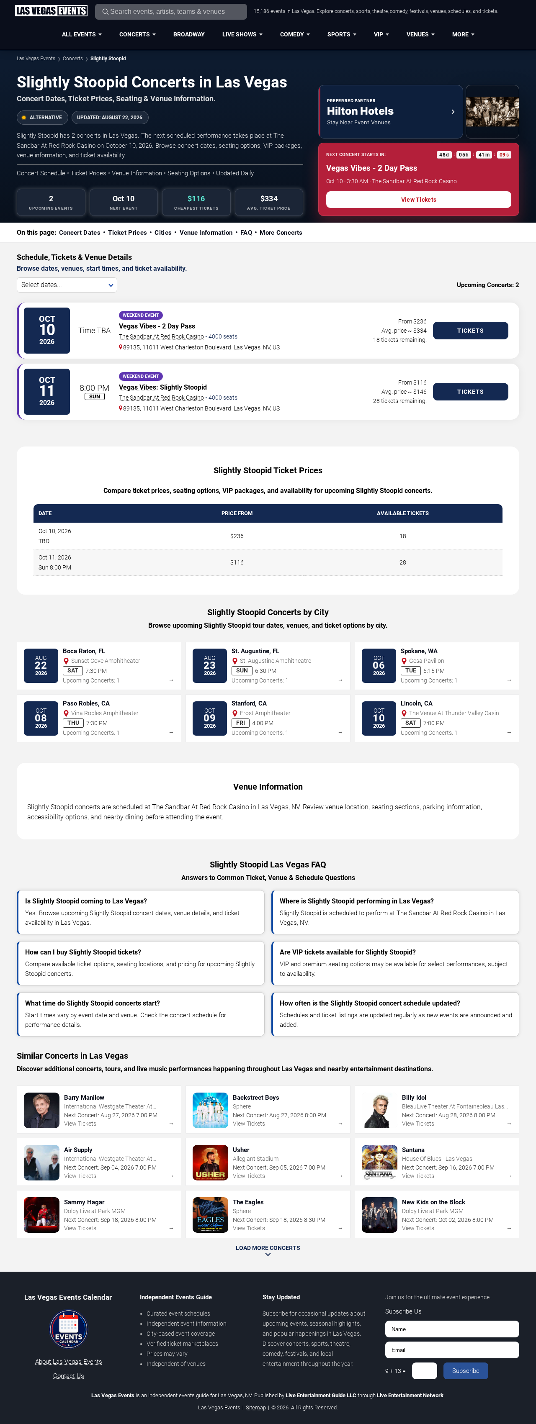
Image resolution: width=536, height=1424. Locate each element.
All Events (79, 34)
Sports (338, 34)
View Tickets (418, 199)
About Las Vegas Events (68, 1361)
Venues (418, 34)
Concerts (134, 34)
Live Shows (239, 34)
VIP (378, 34)
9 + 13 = (395, 1371)
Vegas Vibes (137, 326)
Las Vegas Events (36, 59)
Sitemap (256, 1407)
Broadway (189, 34)
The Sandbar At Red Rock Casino (161, 336)
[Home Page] (51, 11)
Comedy (292, 34)
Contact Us (68, 1376)
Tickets (470, 330)
